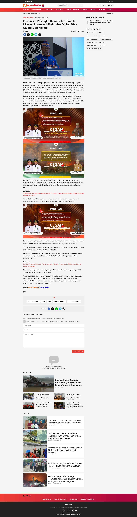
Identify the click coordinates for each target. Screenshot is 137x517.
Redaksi (25, 31)
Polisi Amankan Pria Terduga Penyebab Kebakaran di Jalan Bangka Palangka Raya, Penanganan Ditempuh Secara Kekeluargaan (65, 480)
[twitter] (64, 510)
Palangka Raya (91, 33)
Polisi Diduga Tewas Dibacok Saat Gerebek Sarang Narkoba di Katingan (43, 397)
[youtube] (76, 510)
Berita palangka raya (92, 39)
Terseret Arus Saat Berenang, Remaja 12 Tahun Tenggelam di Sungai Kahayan (65, 450)
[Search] (81, 5)
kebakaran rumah (106, 39)
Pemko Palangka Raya (42, 17)
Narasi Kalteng (28, 17)
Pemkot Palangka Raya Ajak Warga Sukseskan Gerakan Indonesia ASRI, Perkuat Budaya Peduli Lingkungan (52, 265)
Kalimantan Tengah (92, 36)
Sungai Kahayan (91, 45)
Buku (43, 301)
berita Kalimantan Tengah (94, 48)
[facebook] (61, 510)
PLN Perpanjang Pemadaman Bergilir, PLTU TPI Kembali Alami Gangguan (65, 464)
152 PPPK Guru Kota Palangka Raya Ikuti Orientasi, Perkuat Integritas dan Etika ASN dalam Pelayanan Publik (53, 194)
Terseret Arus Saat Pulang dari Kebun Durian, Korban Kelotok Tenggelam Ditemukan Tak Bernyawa (44, 406)
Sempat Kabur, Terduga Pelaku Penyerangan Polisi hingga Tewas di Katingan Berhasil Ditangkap (68, 384)
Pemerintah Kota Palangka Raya (95, 42)
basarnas (102, 45)
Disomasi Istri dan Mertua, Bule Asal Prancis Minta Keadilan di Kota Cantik (65, 421)
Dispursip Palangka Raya (60, 301)
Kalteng (101, 33)
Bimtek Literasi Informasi (34, 301)
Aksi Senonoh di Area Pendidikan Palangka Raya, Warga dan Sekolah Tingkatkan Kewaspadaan (64, 436)
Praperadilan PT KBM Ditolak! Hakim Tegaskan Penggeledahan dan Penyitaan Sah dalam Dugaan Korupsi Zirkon (74, 398)
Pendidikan (104, 36)
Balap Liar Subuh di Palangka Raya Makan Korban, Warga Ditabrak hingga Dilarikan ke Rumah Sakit (73, 406)
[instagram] (68, 510)
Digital (49, 301)
